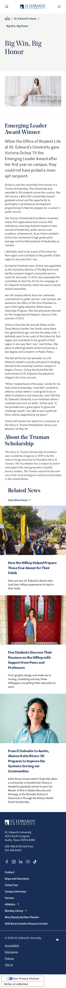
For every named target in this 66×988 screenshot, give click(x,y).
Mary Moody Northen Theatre (22, 917)
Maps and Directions (17, 878)
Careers (9, 898)
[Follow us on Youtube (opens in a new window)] (28, 862)
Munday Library (14, 910)
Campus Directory (15, 891)
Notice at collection (16, 984)
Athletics (10, 904)
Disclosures (11, 952)
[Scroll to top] (57, 939)
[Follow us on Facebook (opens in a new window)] (7, 862)
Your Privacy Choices (25, 978)
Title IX (9, 964)
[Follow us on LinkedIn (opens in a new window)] (21, 862)
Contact (9, 872)
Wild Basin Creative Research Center (26, 923)
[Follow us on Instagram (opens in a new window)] (14, 862)
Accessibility (12, 945)
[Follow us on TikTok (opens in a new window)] (35, 862)
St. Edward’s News (25, 18)
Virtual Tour (11, 885)
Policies (9, 958)
